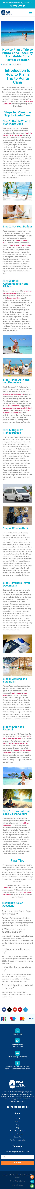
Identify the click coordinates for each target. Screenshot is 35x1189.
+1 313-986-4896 (17, 1047)
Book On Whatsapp (17, 1044)
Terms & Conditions (17, 1185)
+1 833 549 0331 (17, 1034)
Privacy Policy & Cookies (17, 1181)
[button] (30, 12)
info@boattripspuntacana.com (17, 1057)
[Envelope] (32, 1181)
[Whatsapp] (32, 1186)
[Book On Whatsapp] (17, 1040)
